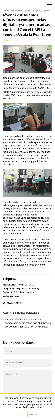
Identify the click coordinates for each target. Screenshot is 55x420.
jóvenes (31, 292)
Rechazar (33, 414)
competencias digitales (14, 288)
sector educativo (11, 296)
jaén (22, 292)
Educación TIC (10, 292)
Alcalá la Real (9, 285)
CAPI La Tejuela (26, 285)
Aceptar (21, 414)
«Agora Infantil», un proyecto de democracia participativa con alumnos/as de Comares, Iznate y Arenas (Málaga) (28, 323)
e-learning (33, 288)
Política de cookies (33, 407)
